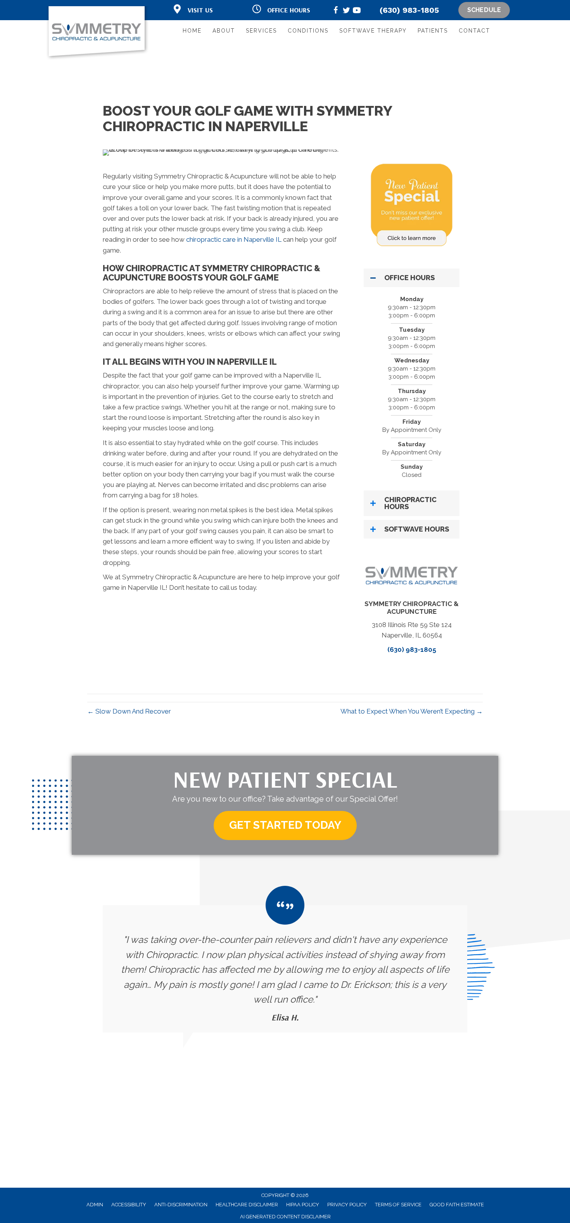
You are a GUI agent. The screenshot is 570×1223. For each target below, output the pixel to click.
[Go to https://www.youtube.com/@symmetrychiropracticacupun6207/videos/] (357, 11)
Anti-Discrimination (180, 1204)
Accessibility (128, 1204)
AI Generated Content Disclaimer (285, 1217)
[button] (411, 278)
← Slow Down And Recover (129, 711)
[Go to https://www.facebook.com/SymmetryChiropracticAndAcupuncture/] (336, 11)
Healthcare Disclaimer (247, 1204)
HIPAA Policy (302, 1204)
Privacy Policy (347, 1204)
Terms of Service (398, 1204)
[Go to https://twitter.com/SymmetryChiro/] (346, 11)
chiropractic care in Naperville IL (234, 239)
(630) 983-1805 (409, 10)
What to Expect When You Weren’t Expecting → (411, 711)
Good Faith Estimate (457, 1204)
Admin (94, 1204)
